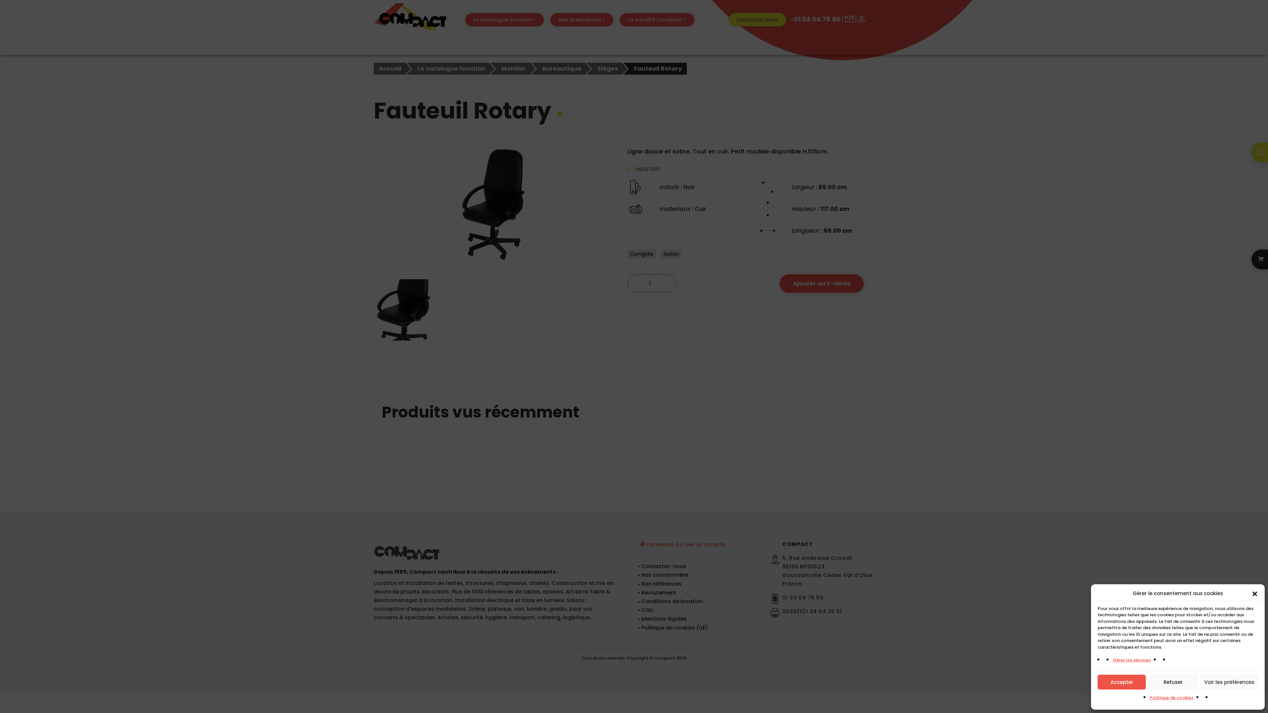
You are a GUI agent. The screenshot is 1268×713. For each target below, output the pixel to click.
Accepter (1121, 682)
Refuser (1173, 682)
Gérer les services (1132, 660)
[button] (1254, 593)
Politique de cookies (1171, 698)
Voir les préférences (1229, 682)
